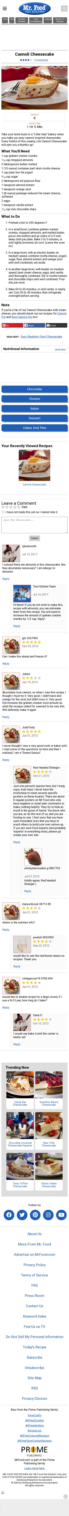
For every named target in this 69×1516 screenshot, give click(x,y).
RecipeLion (35, 1430)
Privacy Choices (34, 1398)
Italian (34, 409)
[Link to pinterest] (35, 1215)
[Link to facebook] (9, 1215)
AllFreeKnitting (34, 1425)
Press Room (34, 1296)
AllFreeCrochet (34, 1420)
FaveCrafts (34, 1415)
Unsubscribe (34, 1368)
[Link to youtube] (61, 1215)
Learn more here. (34, 1468)
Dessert (34, 418)
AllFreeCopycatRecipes (34, 1435)
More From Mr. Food (34, 1244)
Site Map (35, 1378)
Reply (5, 578)
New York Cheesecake (49, 1144)
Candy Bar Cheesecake (20, 1104)
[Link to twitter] (22, 1215)
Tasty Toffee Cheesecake (20, 1185)
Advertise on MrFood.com (34, 1254)
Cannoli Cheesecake (34, 484)
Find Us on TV (34, 1327)
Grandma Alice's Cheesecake (49, 1104)
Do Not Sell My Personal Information (34, 1337)
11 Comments (41, 60)
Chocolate (34, 389)
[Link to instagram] (48, 1215)
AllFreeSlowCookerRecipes (35, 1441)
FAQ (34, 1285)
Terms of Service (34, 1275)
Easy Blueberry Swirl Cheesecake (41, 336)
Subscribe (34, 1357)
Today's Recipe (34, 1347)
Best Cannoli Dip (22, 317)
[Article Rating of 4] (26, 60)
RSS (34, 1388)
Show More (60, 349)
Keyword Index (34, 1316)
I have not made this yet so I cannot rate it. (32, 512)
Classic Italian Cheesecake (49, 1185)
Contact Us (34, 1306)
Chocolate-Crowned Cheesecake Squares (20, 1144)
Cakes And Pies (34, 428)
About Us (34, 1234)
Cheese (34, 399)
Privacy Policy (35, 1265)
